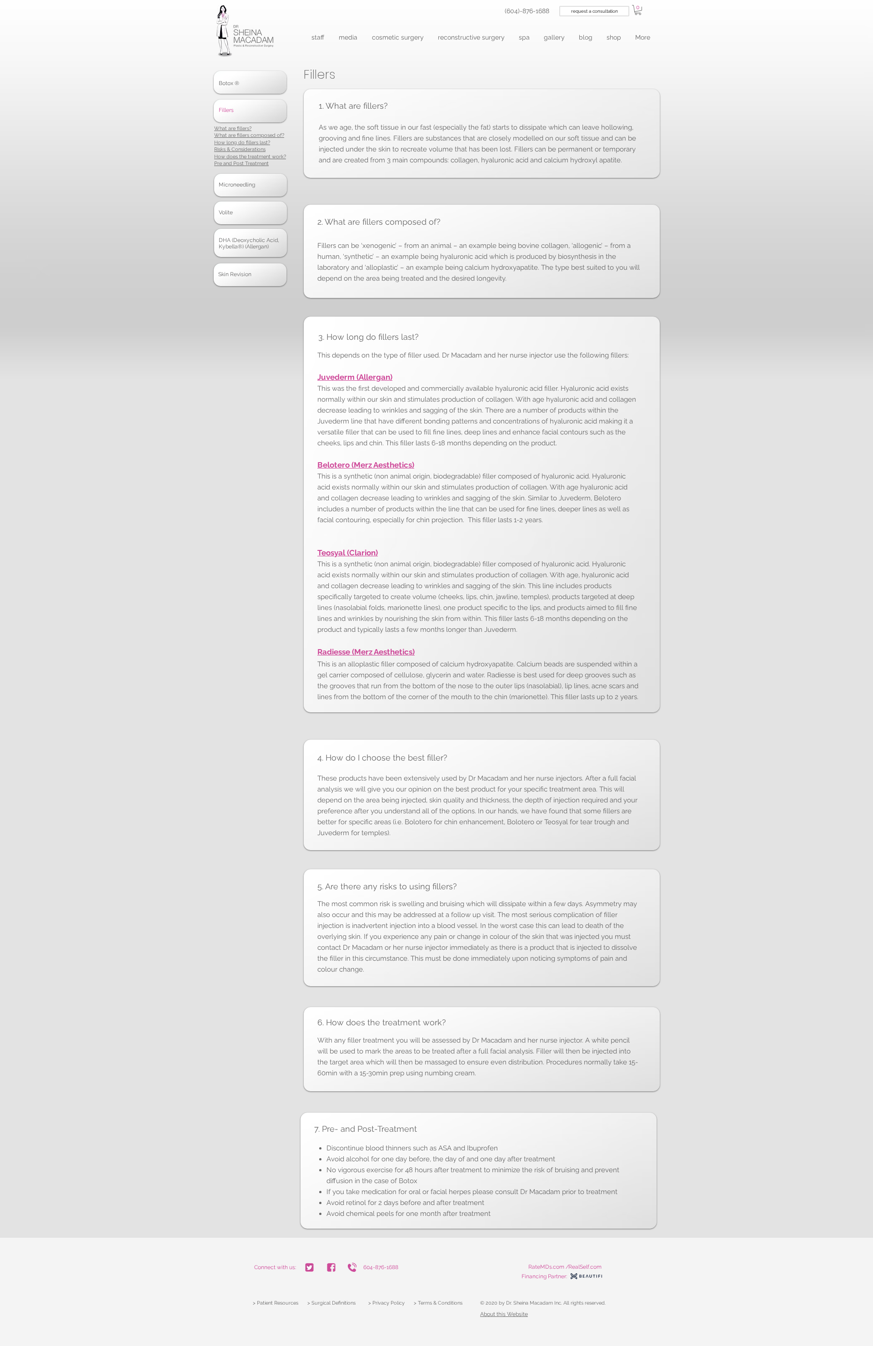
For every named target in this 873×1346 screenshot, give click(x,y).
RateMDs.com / (548, 1267)
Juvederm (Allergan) (354, 377)
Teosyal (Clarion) (347, 552)
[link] (638, 10)
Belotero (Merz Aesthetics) (365, 464)
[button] (318, 37)
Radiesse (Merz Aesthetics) (366, 651)
